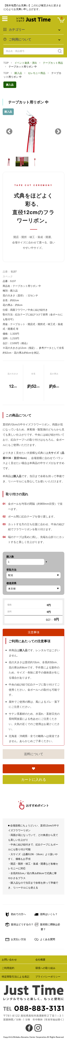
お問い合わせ (9, 959)
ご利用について (20, 39)
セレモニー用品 (36, 73)
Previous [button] (9, 131)
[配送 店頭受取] (33, 575)
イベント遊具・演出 (25, 62)
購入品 (18, 73)
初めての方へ (18, 914)
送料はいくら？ (48, 914)
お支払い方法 (18, 939)
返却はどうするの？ (21, 924)
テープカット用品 (53, 62)
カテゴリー (17, 29)
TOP (6, 62)
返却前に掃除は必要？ (49, 927)
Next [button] (58, 131)
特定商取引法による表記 (15, 976)
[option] (33, 131)
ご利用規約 (8, 968)
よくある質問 (47, 939)
